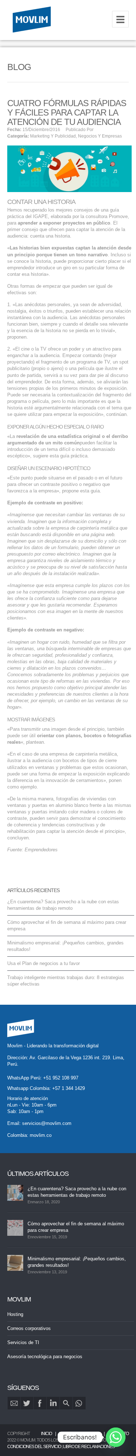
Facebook (40, 1403)
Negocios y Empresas (100, 136)
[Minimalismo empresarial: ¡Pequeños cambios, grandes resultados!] (15, 1263)
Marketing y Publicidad (53, 136)
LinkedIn (53, 1403)
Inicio (46, 1433)
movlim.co (40, 1135)
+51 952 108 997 (60, 1078)
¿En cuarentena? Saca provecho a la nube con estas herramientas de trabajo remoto (77, 1192)
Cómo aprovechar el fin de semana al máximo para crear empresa (76, 1227)
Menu (120, 19)
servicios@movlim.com (46, 1123)
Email (14, 1403)
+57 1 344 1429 (68, 1088)
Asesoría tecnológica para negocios (44, 1356)
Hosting (15, 1314)
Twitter (27, 1403)
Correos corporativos (29, 1328)
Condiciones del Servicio (34, 1446)
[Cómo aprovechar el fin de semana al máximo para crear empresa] (15, 1228)
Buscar (66, 1403)
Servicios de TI (23, 1342)
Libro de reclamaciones (89, 1446)
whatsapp (79, 1403)
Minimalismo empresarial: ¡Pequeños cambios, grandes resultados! (77, 1262)
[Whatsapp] (115, 1437)
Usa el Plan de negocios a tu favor (43, 963)
